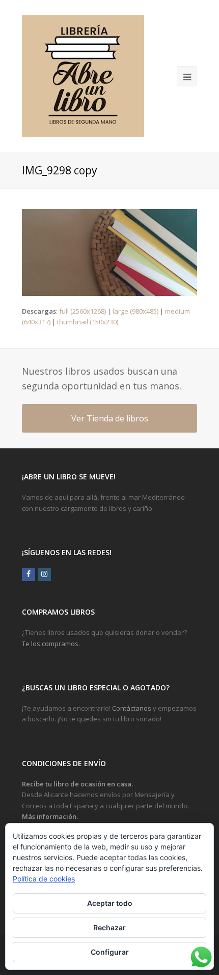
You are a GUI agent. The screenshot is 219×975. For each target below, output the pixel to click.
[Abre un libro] (83, 76)
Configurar (110, 952)
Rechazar (109, 927)
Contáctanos (131, 708)
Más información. (50, 816)
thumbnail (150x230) (87, 321)
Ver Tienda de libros (109, 418)
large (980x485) (135, 311)
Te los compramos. (51, 643)
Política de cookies (44, 878)
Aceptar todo (109, 903)
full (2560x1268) (82, 311)
